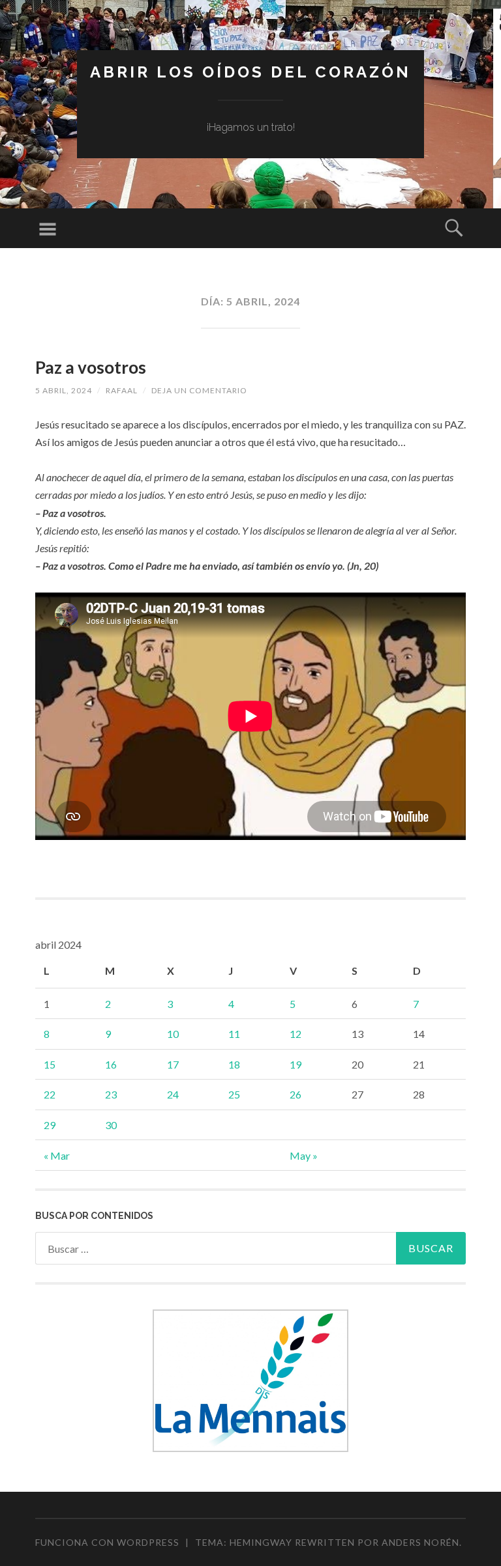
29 (49, 1125)
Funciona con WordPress (107, 1542)
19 (295, 1064)
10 (173, 1034)
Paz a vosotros (90, 367)
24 (173, 1094)
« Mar (57, 1155)
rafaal (122, 390)
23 (111, 1094)
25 (234, 1094)
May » (304, 1155)
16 (111, 1064)
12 (295, 1034)
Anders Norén (420, 1542)
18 (234, 1064)
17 (173, 1064)
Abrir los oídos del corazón (250, 72)
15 (49, 1064)
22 (49, 1094)
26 (295, 1094)
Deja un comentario (199, 390)
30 (111, 1125)
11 (234, 1034)
